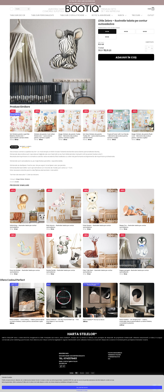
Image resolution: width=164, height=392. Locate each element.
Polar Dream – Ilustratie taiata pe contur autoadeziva (97, 226)
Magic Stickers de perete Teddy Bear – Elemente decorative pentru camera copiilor (69, 136)
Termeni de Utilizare (114, 355)
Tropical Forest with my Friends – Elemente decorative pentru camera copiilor (118, 136)
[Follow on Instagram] (63, 366)
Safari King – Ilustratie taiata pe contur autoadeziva (23, 226)
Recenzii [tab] (23, 146)
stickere (17, 182)
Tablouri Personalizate (42, 15)
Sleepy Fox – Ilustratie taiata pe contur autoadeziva (132, 226)
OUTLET (151, 15)
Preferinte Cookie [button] (82, 391)
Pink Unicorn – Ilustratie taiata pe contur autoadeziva (60, 226)
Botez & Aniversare (101, 15)
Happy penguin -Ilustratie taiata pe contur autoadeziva (134, 271)
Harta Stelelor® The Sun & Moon (93, 320)
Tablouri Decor (17, 15)
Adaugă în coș (126, 57)
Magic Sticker (20, 179)
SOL (109, 359)
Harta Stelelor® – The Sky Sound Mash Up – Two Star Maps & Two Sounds (62, 320)
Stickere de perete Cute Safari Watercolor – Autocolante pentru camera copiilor (44, 136)
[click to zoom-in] (52, 61)
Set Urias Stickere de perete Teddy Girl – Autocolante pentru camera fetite (94, 136)
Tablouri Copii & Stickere (72, 15)
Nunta (121, 15)
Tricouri (136, 15)
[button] (151, 8)
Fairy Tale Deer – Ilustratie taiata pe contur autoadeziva (97, 271)
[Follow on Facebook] (60, 366)
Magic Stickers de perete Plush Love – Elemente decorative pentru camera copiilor (142, 136)
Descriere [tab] (14, 147)
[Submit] (28, 9)
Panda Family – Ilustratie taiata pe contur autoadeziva (60, 271)
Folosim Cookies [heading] (7, 377)
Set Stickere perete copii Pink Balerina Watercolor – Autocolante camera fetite (19, 136)
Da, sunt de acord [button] (82, 387)
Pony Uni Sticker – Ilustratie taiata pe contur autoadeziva (25, 271)
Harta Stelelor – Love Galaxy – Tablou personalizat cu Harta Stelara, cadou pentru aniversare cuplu (27, 320)
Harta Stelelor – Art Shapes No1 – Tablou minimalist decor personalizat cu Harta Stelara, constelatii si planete (135, 321)
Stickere (27, 179)
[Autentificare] (11, 8)
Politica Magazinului (115, 353)
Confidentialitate (114, 357)
